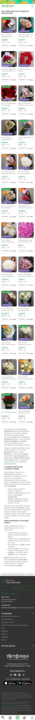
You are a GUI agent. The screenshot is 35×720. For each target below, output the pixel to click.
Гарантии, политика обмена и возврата (14, 625)
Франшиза (4, 637)
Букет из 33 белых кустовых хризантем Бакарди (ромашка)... (7, 276)
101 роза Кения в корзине (8, 412)
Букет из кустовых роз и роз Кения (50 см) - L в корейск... (25, 36)
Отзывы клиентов (7, 619)
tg (23, 675)
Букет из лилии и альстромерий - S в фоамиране (7, 139)
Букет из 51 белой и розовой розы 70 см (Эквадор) (7, 310)
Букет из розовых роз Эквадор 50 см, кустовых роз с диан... (25, 105)
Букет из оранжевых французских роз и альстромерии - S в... (24, 413)
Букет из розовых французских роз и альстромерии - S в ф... (25, 310)
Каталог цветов (8, 646)
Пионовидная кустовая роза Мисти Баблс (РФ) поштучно (25, 242)
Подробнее (5, 45)
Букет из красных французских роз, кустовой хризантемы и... (8, 36)
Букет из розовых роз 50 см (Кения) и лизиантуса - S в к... (8, 71)
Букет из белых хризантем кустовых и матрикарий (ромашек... (8, 242)
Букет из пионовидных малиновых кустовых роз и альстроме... (25, 276)
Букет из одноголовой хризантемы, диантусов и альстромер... (8, 173)
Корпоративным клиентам (10, 616)
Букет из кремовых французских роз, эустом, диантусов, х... (9, 378)
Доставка (5, 597)
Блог (3, 628)
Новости (4, 634)
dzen (19, 675)
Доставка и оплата (7, 622)
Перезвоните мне (17, 588)
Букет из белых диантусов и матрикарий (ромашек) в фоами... (25, 378)
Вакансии (4, 631)
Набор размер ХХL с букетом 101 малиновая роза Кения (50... (25, 207)
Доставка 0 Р (6, 18)
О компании (6, 613)
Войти (3, 640)
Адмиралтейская (9, 462)
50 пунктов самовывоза (9, 607)
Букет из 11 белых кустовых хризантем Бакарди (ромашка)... (24, 173)
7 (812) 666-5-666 (13, 583)
